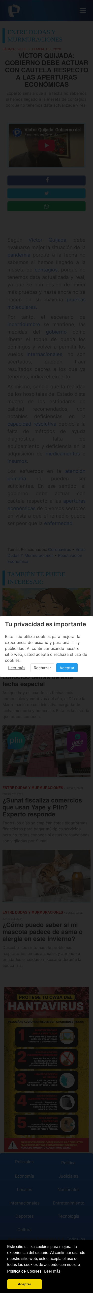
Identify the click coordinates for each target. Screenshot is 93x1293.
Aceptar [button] (24, 1284)
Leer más (16, 667)
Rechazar (42, 667)
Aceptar (67, 667)
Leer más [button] (52, 1271)
